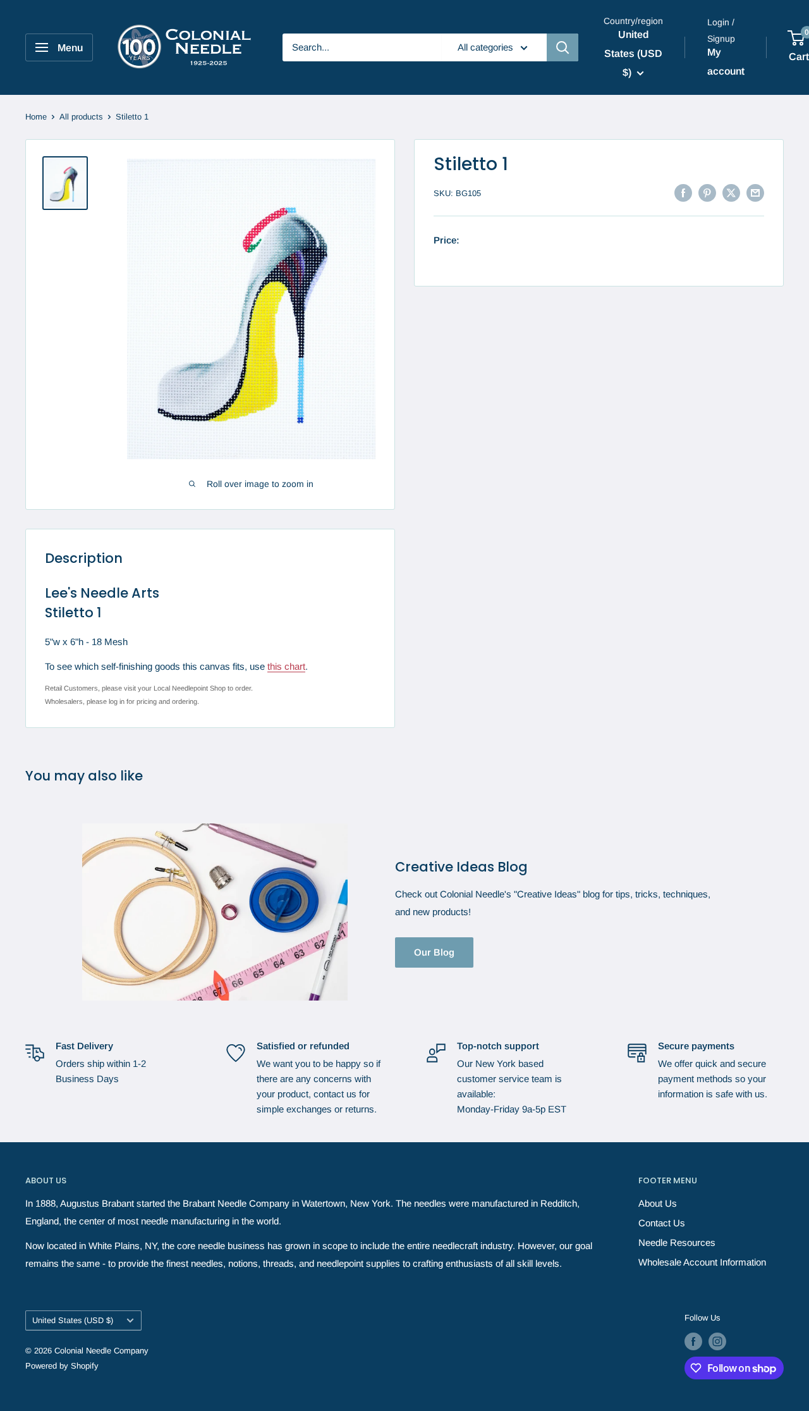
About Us (657, 1203)
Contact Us (661, 1222)
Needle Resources (676, 1242)
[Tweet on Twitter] (731, 192)
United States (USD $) (72, 1320)
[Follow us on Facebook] (693, 1341)
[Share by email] (755, 192)
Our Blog (434, 952)
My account (726, 62)
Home (36, 116)
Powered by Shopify (62, 1366)
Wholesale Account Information (702, 1262)
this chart (286, 666)
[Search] (562, 47)
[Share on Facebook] (683, 192)
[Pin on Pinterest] (707, 192)
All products (81, 116)
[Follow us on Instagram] (717, 1341)
